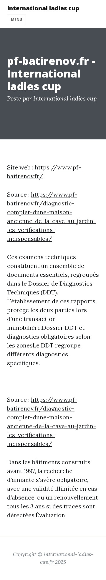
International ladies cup (43, 8)
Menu (16, 19)
